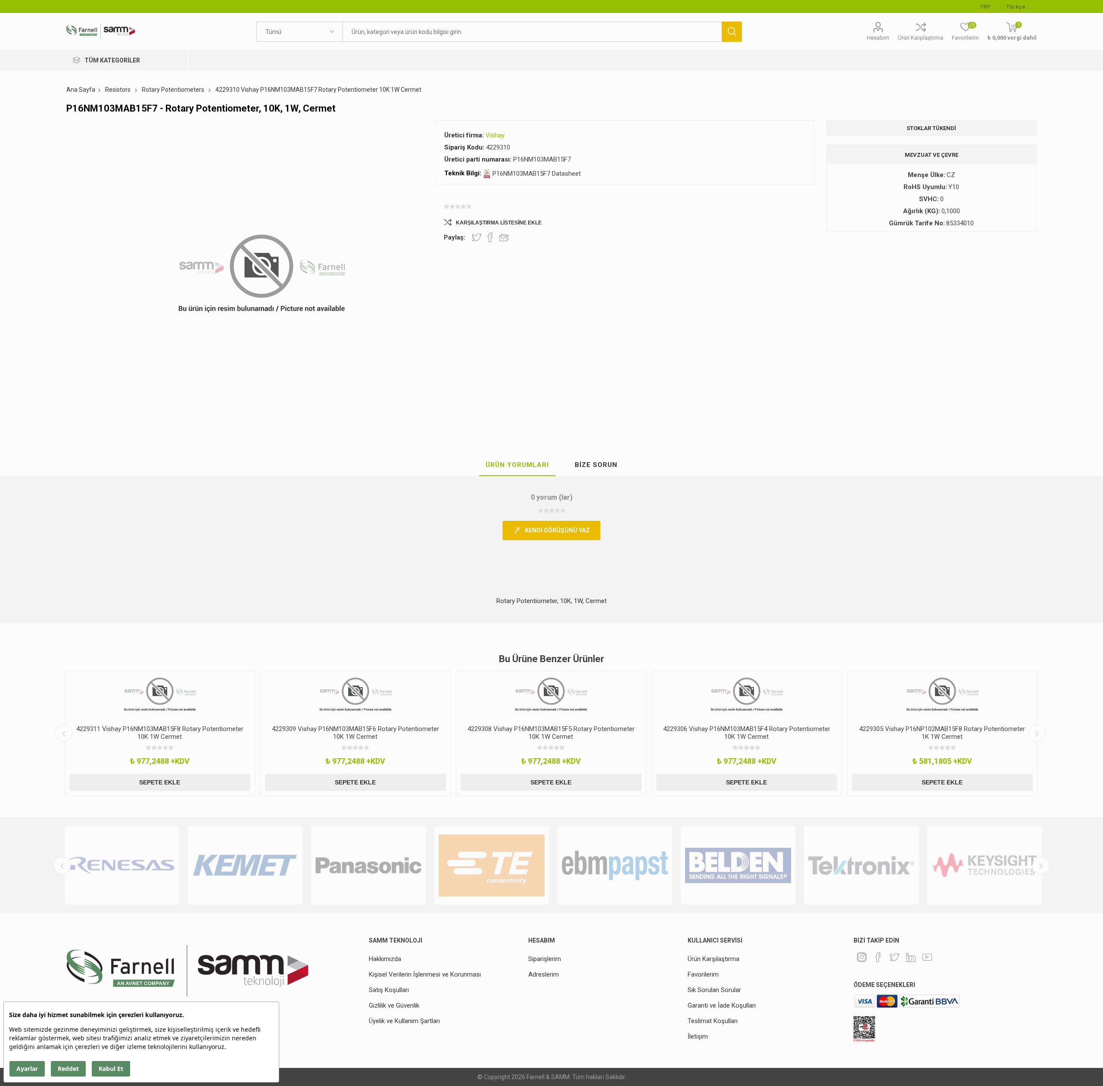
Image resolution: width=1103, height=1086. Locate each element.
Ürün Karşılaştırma (920, 37)
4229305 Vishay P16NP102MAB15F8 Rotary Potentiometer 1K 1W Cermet (746, 733)
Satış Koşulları (389, 990)
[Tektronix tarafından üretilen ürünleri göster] (758, 865)
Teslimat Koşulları (713, 1021)
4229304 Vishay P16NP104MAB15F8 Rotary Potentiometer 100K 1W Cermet (942, 733)
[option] (160, 733)
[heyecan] (894, 957)
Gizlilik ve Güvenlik (394, 1005)
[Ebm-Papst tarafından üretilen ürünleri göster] (512, 865)
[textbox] (532, 32)
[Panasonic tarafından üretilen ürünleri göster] (265, 865)
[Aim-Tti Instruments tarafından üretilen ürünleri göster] (1005, 865)
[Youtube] (927, 957)
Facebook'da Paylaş (490, 237)
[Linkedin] (911, 957)
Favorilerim (703, 974)
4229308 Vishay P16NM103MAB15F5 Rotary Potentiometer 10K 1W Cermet (355, 733)
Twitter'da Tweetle (476, 237)
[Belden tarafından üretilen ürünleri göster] (635, 865)
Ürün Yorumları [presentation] (517, 465)
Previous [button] (63, 733)
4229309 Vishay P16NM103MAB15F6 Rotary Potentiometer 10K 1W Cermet (159, 733)
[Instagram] (862, 957)
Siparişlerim (544, 959)
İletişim (698, 1036)
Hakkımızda (385, 959)
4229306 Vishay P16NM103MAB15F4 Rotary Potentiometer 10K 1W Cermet (551, 733)
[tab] (517, 465)
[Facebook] (878, 957)
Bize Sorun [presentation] (596, 465)
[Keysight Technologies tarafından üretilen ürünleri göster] (882, 865)
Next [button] (1037, 733)
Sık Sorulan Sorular (714, 990)
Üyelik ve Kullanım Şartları (404, 1021)
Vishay (495, 135)
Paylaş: (454, 237)
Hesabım (878, 37)
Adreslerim (543, 974)
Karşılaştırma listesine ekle (499, 223)
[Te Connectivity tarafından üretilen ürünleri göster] (389, 865)
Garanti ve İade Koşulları (722, 1005)
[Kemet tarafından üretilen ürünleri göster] (142, 865)
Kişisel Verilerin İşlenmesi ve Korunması (425, 974)
